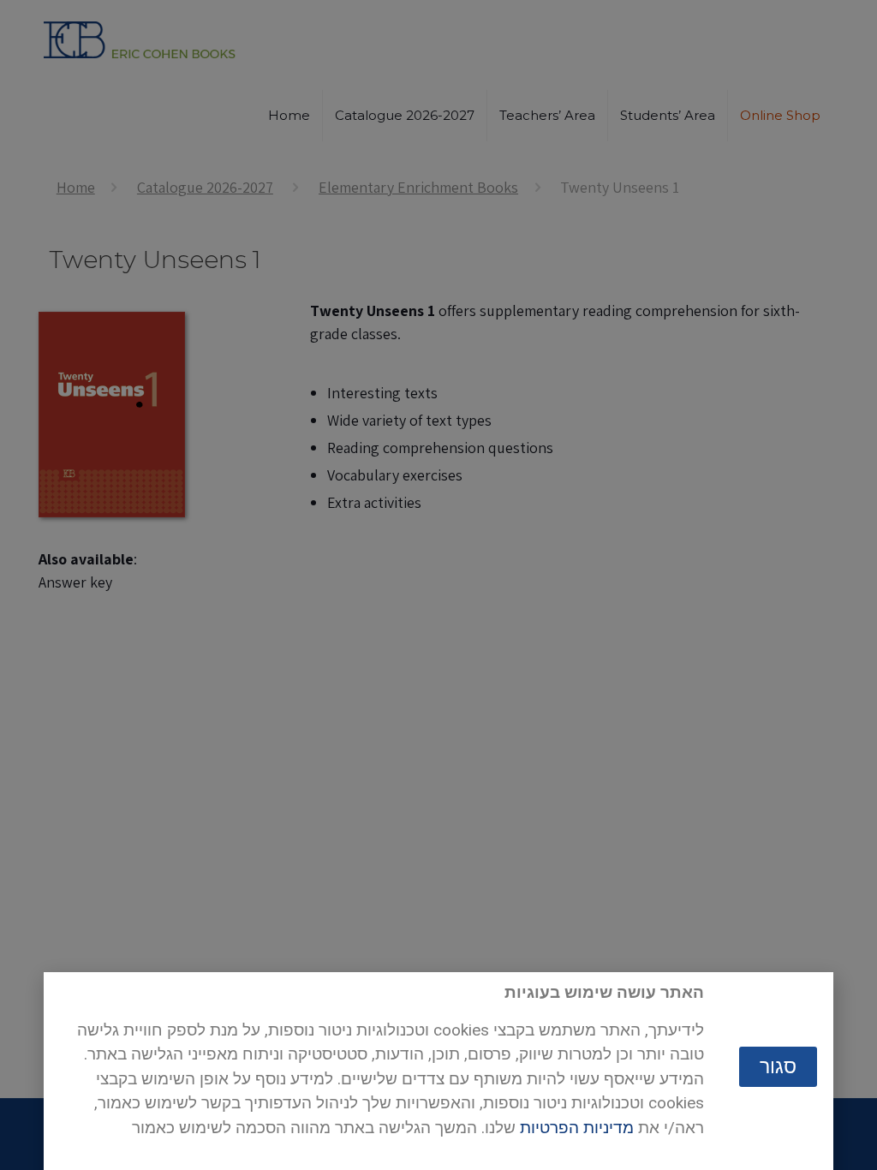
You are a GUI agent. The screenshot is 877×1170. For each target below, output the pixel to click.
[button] (778, 1067)
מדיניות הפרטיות (577, 1127)
